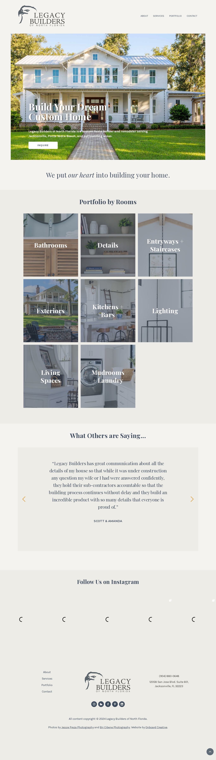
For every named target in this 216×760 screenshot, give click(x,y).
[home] (42, 16)
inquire (43, 145)
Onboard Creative (156, 727)
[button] (24, 499)
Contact (192, 15)
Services (158, 15)
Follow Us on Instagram (108, 581)
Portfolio (175, 15)
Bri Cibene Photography (115, 727)
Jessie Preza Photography (77, 727)
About (144, 15)
